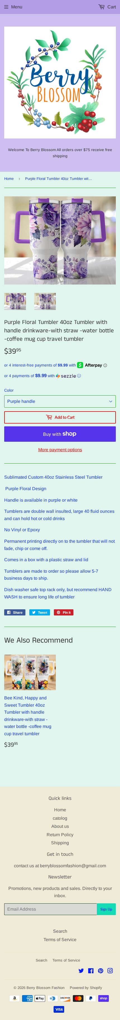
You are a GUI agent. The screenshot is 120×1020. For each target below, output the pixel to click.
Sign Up (106, 909)
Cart (111, 6)
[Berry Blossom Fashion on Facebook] (91, 971)
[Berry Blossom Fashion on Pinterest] (101, 971)
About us (60, 826)
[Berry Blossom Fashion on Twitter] (81, 971)
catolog (60, 818)
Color (9, 390)
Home (9, 179)
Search (60, 931)
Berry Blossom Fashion (45, 988)
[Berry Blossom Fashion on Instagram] (110, 971)
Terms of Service (60, 939)
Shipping (60, 842)
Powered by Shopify (86, 988)
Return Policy (60, 834)
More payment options (60, 449)
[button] (60, 376)
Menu (16, 6)
